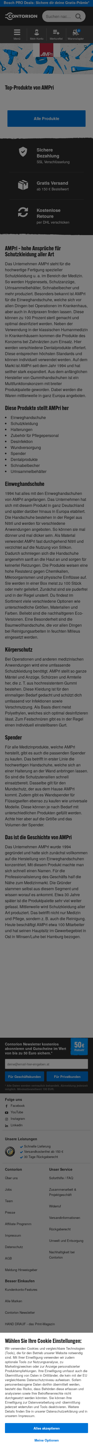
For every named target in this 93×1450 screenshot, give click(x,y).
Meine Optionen (46, 1440)
